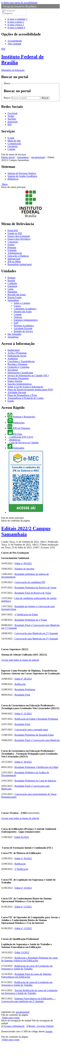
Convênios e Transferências (21, 361)
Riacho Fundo (15, 297)
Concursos (13, 241)
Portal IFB (13, 230)
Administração (15, 253)
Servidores (13, 369)
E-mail (11, 138)
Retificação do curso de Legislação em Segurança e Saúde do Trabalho (27, 967)
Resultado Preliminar (25, 689)
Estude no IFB (15, 233)
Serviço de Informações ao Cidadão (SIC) (28, 375)
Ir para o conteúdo (17, 19)
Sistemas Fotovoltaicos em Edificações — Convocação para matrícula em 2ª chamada (28, 1000)
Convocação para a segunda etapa (31, 729)
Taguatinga (13, 337)
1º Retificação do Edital (26, 614)
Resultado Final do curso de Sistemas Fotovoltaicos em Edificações (26, 975)
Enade (11, 401)
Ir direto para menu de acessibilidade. (19, 2)
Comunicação (14, 143)
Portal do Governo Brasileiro (20, 6)
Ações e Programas (17, 353)
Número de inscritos (24, 568)
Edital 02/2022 (21, 837)
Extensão (12, 250)
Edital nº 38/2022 (23, 762)
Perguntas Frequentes (18, 378)
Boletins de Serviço (23, 331)
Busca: (7, 97)
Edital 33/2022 (22, 952)
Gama (10, 289)
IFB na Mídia (14, 261)
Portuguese (7, 13)
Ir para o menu (16, 22)
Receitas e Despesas (17, 364)
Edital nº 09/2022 (23, 563)
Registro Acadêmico (24, 325)
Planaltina (12, 291)
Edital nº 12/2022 (23, 928)
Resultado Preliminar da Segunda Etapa (34, 735)
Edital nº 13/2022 (23, 906)
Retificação (20, 684)
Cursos (17, 306)
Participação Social (17, 355)
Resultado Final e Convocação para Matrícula (37, 740)
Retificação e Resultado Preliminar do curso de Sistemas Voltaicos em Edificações (29, 959)
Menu (4, 184)
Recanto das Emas (17, 294)
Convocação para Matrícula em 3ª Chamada (36, 638)
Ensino (11, 244)
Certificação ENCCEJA (21, 437)
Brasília (11, 280)
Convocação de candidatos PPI (30, 582)
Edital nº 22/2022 (23, 713)
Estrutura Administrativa (26, 320)
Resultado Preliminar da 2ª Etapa (31, 619)
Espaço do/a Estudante (19, 236)
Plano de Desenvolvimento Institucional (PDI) (30, 389)
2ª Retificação (21, 869)
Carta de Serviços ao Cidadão (24, 442)
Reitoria (11, 277)
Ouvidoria (13, 146)
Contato (11, 149)
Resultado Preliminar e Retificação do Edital (36, 767)
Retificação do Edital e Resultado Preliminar (36, 719)
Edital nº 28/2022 (23, 678)
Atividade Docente (23, 328)
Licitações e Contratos (18, 367)
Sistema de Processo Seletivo (22, 173)
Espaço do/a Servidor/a (19, 239)
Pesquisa (12, 247)
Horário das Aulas (23, 311)
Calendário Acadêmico (25, 308)
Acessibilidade (15, 40)
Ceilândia (12, 283)
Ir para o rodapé (16, 27)
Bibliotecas (13, 179)
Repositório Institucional (20, 264)
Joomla (48, 1031)
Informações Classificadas (20, 372)
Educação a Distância (18, 256)
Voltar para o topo (10, 1017)
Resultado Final (22, 694)
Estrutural (12, 286)
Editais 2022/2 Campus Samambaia (26, 531)
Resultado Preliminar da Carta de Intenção (35, 780)
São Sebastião (14, 334)
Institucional (14, 350)
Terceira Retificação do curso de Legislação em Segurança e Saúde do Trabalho (29, 992)
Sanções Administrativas (20, 384)
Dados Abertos (15, 381)
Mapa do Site (14, 140)
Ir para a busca (16, 24)
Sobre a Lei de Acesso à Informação (25, 386)
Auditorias (13, 358)
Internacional (14, 258)
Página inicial (8, 157)
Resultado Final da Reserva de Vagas (33, 593)
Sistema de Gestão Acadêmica (22, 176)
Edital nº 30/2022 (23, 858)
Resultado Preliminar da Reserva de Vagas (35, 587)
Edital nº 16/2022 (23, 888)
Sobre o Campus (22, 303)
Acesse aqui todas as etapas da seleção (20, 660)
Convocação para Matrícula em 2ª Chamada (36, 633)
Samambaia (23, 157)
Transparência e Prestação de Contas (25, 398)
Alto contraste (14, 43)
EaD (16, 322)
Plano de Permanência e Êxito (22, 395)
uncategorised (38, 157)
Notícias (18, 317)
